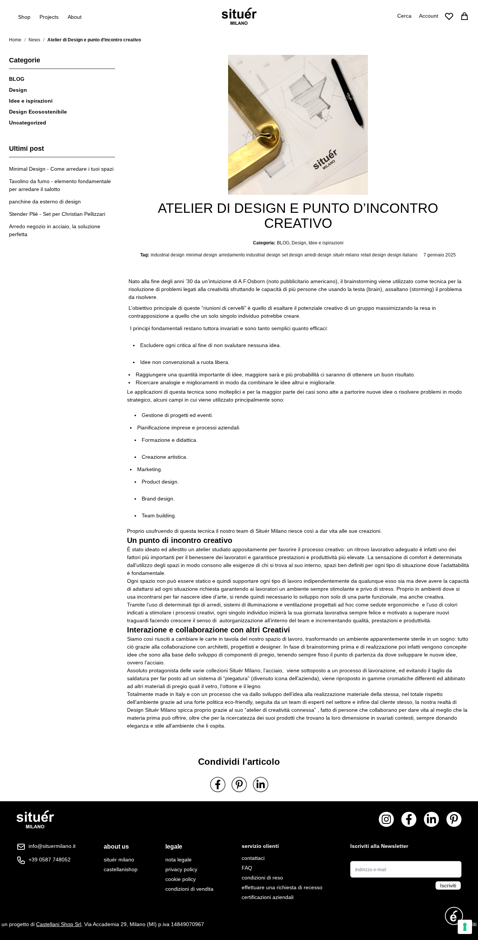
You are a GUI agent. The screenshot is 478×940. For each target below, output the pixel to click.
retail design (373, 255)
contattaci (253, 858)
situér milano (346, 255)
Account (428, 16)
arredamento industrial (242, 255)
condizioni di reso (262, 878)
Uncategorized (27, 123)
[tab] (121, 847)
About (75, 17)
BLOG (16, 79)
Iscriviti (448, 885)
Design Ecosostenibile (38, 112)
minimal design (201, 255)
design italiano (402, 255)
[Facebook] (217, 784)
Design (18, 90)
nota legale (178, 860)
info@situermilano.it (52, 846)
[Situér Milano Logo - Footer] (35, 819)
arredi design (317, 255)
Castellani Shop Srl (58, 924)
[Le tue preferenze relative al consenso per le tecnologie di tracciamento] (465, 927)
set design (292, 255)
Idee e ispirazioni (31, 101)
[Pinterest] (239, 784)
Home (15, 39)
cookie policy (180, 879)
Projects (49, 17)
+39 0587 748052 (50, 860)
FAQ (247, 868)
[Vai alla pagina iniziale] (239, 16)
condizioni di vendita (189, 889)
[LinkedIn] (260, 784)
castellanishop (121, 869)
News (34, 39)
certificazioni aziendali (267, 897)
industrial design (168, 255)
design (273, 255)
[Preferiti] (449, 16)
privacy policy (181, 869)
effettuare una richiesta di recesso (282, 887)
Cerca (404, 16)
